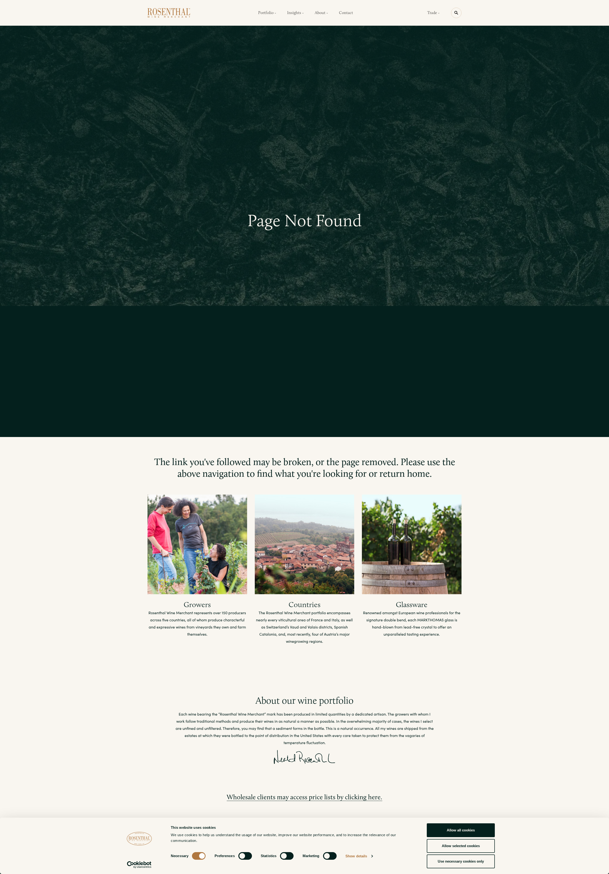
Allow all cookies (461, 830)
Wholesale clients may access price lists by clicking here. (304, 797)
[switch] (245, 856)
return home (404, 473)
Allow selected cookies (461, 846)
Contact (346, 12)
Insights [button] (294, 12)
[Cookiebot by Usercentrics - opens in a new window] (139, 864)
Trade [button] (432, 12)
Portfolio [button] (266, 12)
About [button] (320, 12)
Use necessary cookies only (461, 861)
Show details (356, 856)
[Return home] (168, 13)
